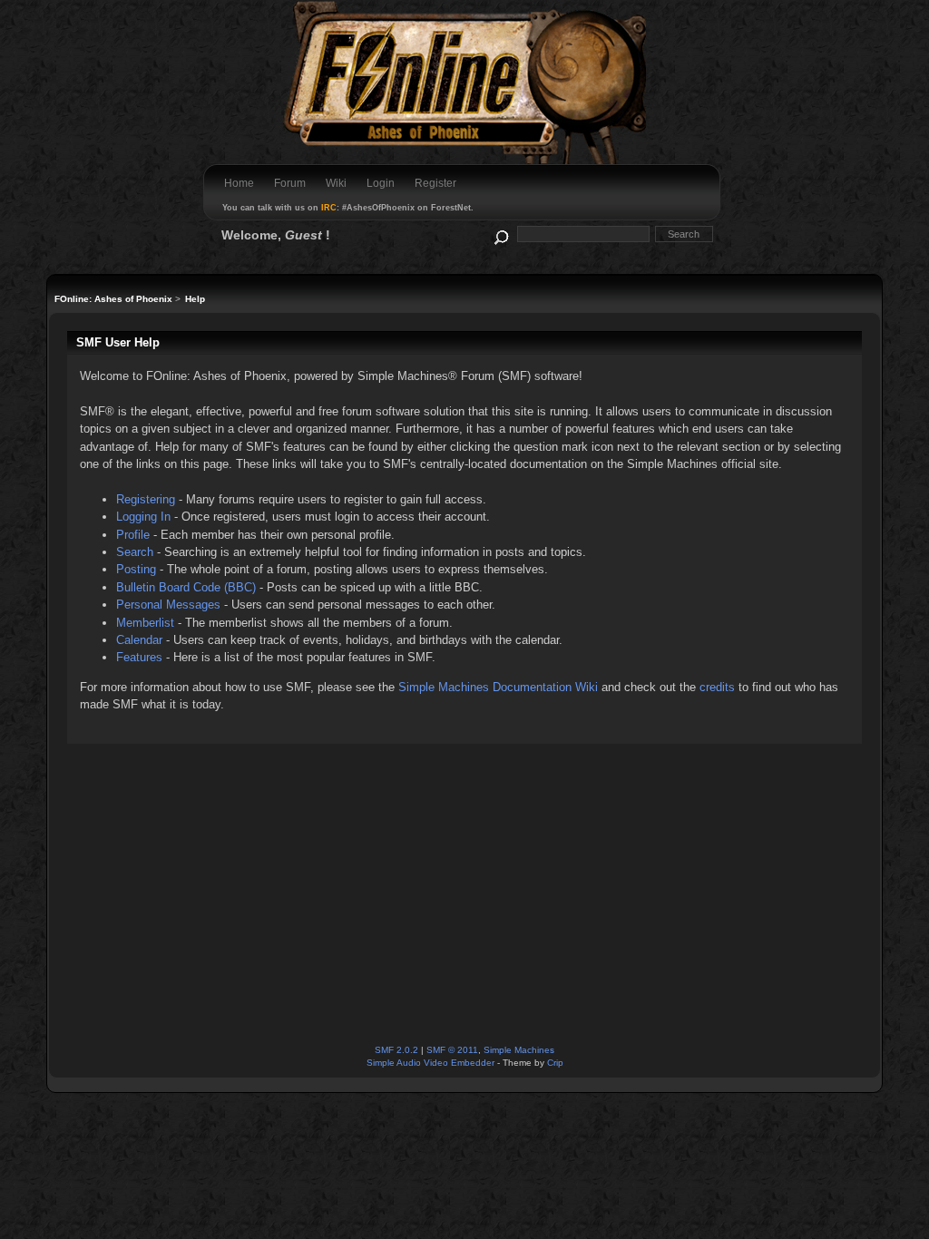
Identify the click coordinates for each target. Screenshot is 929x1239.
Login (381, 183)
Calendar (139, 640)
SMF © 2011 (452, 1050)
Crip (555, 1063)
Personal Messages (168, 604)
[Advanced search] (500, 233)
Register (435, 183)
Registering (145, 499)
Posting (136, 569)
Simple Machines (519, 1050)
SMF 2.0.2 (396, 1050)
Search (134, 552)
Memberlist (145, 622)
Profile (133, 534)
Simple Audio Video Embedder (430, 1063)
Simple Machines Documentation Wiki (498, 687)
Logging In (143, 516)
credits (717, 687)
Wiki (336, 183)
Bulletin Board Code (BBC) (186, 587)
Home (239, 183)
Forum (290, 183)
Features (139, 657)
